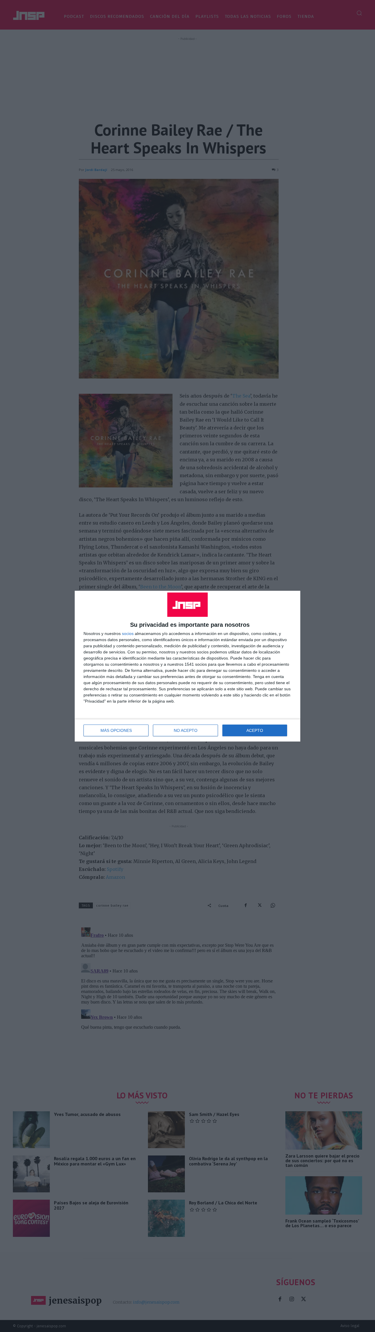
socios (128, 633)
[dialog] (187, 666)
